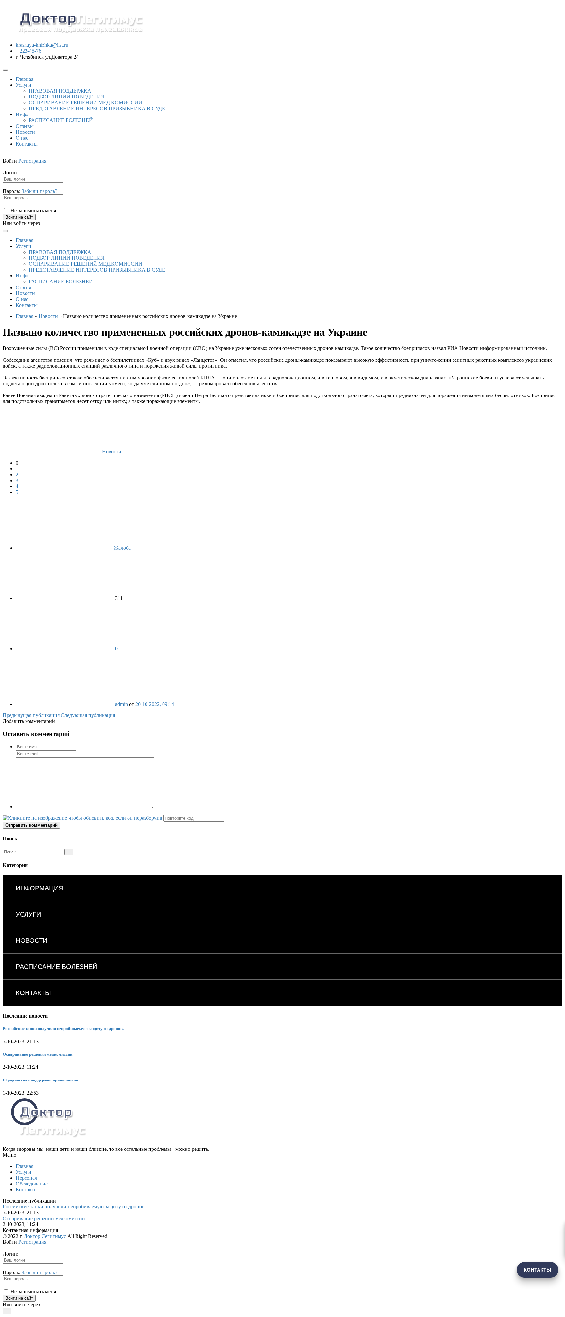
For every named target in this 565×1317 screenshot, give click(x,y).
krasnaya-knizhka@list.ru (42, 45)
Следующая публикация (88, 715)
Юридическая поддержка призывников (40, 1080)
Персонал (26, 1178)
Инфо (22, 114)
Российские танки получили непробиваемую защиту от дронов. (63, 1028)
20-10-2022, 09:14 (154, 704)
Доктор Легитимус (45, 1236)
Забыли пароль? (39, 191)
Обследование (32, 1183)
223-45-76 (30, 51)
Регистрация (32, 161)
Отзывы (25, 126)
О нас (22, 138)
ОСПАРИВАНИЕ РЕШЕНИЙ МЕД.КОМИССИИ (85, 102)
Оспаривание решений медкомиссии (37, 1054)
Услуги (23, 85)
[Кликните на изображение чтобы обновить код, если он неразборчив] (82, 818)
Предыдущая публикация (31, 715)
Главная (24, 79)
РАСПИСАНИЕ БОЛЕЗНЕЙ (61, 120)
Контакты (27, 144)
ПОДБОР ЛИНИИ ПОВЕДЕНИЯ (67, 96)
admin (121, 704)
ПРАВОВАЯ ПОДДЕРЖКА (60, 91)
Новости (25, 132)
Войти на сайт (19, 217)
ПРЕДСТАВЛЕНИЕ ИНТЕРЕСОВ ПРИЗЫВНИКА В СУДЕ (97, 108)
